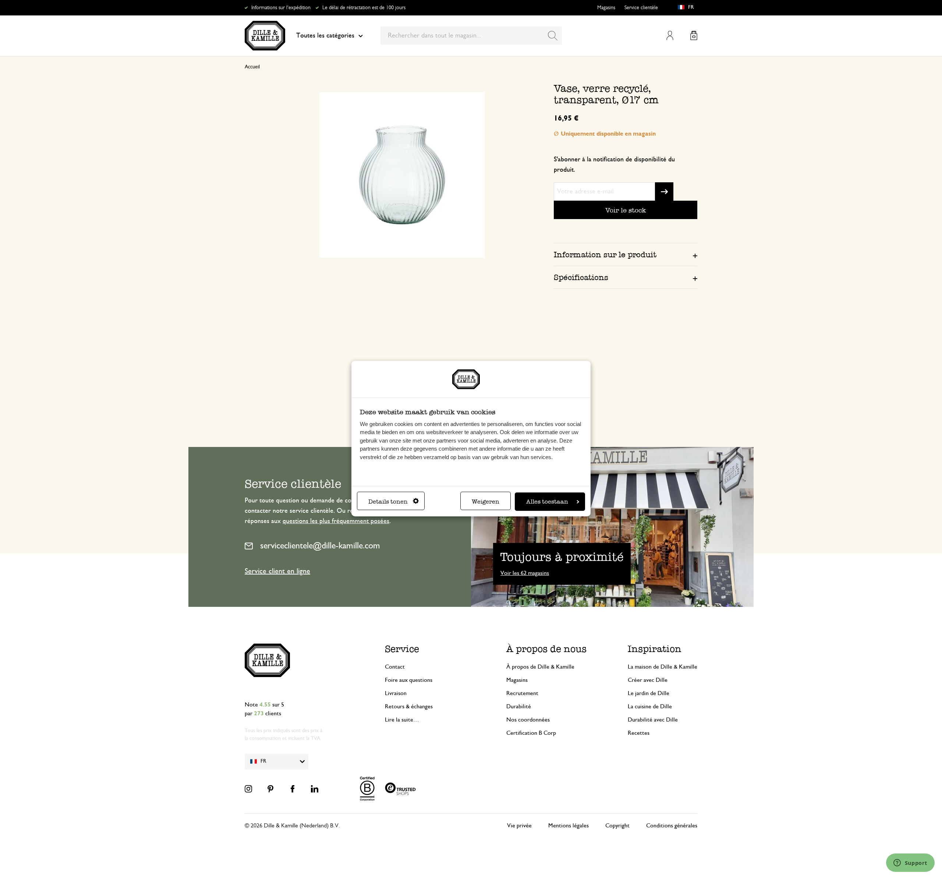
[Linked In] (314, 788)
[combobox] (471, 35)
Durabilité (518, 706)
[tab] (625, 254)
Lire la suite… (402, 720)
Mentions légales (568, 825)
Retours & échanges (409, 706)
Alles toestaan (547, 501)
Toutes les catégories (325, 35)
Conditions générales (671, 825)
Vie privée (519, 825)
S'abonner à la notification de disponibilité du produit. (614, 164)
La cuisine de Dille (650, 706)
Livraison (396, 693)
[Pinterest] (270, 788)
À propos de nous (546, 649)
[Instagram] (248, 788)
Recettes (638, 733)
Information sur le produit (605, 254)
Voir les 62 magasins (524, 573)
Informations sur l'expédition (281, 7)
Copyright (617, 825)
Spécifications (581, 277)
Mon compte (669, 35)
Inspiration (654, 649)
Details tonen (388, 501)
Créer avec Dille (647, 680)
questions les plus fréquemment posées (336, 521)
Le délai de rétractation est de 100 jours (364, 7)
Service (402, 649)
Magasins (606, 7)
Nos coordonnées (528, 720)
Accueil (252, 66)
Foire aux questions (408, 680)
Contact (395, 667)
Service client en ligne (277, 571)
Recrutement (522, 693)
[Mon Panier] (693, 35)
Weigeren (485, 501)
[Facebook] (292, 788)
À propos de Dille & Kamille (540, 667)
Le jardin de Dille (648, 693)
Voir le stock (625, 210)
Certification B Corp (531, 733)
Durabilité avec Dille (653, 720)
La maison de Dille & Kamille (662, 667)
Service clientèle (641, 7)
